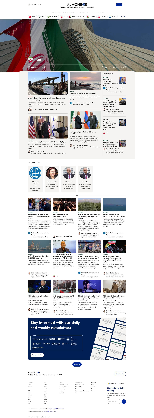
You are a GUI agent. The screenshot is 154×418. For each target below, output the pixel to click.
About (92, 384)
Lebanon (30, 401)
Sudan (45, 397)
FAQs (76, 389)
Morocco (46, 401)
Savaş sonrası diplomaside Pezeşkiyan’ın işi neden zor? (110, 82)
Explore (93, 12)
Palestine (30, 395)
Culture (65, 12)
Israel (29, 393)
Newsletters (34, 5)
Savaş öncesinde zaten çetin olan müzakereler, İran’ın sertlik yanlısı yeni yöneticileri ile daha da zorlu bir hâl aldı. (38, 302)
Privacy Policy (78, 387)
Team (92, 389)
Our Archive (62, 393)
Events (39, 5)
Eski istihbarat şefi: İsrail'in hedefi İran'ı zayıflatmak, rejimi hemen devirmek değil (89, 298)
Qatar (29, 399)
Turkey (29, 384)
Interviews (100, 12)
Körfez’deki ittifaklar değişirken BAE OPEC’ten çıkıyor (38, 257)
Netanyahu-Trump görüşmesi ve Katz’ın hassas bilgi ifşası (47, 142)
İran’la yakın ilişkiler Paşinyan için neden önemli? (83, 133)
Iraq (45, 382)
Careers (93, 391)
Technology (72, 12)
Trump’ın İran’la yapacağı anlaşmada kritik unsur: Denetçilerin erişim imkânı (110, 125)
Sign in (124, 4)
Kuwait (45, 391)
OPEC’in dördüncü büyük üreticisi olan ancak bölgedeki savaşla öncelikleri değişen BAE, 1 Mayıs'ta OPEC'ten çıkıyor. (39, 262)
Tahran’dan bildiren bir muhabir (35, 184)
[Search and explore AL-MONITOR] (29, 4)
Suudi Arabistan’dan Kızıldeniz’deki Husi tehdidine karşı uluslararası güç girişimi (46, 99)
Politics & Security (56, 12)
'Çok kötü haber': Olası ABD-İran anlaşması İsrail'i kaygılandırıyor (110, 144)
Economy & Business (83, 12)
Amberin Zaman (44, 109)
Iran (29, 389)
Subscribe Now (120, 374)
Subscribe (119, 4)
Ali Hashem (68, 182)
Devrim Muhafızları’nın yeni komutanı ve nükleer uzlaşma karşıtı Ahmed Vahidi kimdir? (62, 256)
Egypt (29, 397)
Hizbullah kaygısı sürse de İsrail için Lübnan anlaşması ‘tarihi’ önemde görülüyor (110, 104)
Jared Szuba (53, 109)
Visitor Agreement (79, 384)
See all (123, 17)
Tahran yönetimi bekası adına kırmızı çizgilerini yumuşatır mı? (88, 257)
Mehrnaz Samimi (52, 182)
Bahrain (45, 389)
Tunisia (45, 399)
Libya (45, 395)
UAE (29, 391)
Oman (45, 387)
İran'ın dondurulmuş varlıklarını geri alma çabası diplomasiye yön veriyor (39, 216)
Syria (29, 403)
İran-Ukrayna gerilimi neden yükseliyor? (83, 93)
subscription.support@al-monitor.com (55, 408)
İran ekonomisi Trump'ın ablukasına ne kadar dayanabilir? (114, 216)
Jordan (45, 384)
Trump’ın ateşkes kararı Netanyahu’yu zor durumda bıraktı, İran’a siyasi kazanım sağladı (112, 259)
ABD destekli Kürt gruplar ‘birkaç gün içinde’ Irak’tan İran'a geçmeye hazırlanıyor (114, 298)
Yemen (45, 393)
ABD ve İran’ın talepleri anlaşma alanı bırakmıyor (38, 297)
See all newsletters (37, 355)
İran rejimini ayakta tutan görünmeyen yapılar (61, 216)
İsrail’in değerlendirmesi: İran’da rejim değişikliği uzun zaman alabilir (64, 298)
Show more (77, 364)
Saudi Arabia (31, 387)
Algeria (45, 403)
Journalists (93, 387)
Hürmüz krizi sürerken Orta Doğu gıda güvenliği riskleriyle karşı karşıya (89, 216)
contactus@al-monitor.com (49, 411)
